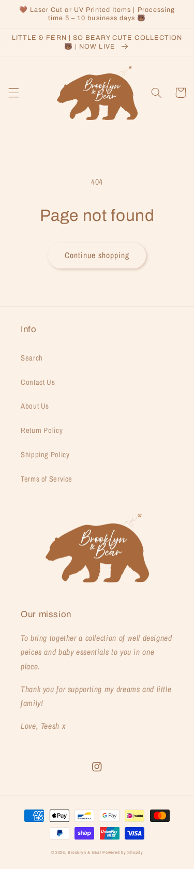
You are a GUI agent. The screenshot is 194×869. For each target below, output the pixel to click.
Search (32, 358)
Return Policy (42, 430)
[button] (13, 92)
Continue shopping (97, 255)
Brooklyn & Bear (84, 852)
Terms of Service (46, 479)
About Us (35, 406)
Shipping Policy (45, 455)
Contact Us (38, 382)
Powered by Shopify (122, 852)
